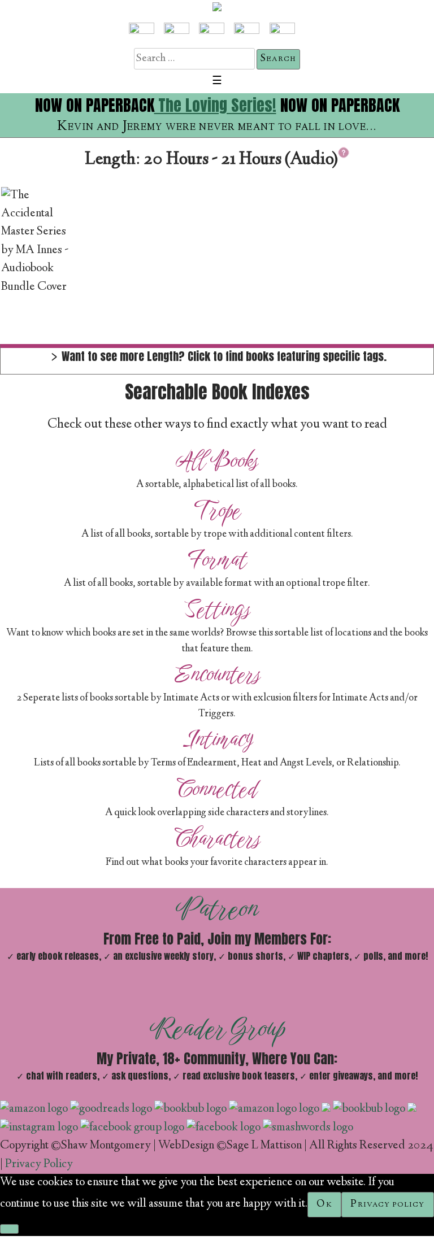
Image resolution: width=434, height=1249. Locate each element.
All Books (217, 460)
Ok (324, 1204)
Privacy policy (387, 1204)
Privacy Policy (39, 1164)
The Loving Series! (215, 105)
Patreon (217, 908)
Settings (217, 609)
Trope (217, 510)
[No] (9, 1229)
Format (217, 559)
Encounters (217, 674)
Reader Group (217, 1028)
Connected (217, 788)
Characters (217, 838)
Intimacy (217, 739)
